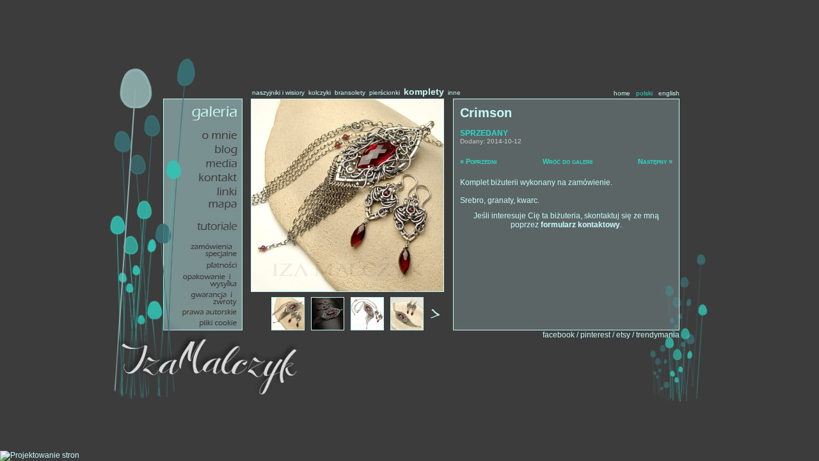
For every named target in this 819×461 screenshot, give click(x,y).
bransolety (350, 92)
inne (454, 92)
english (669, 93)
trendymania (658, 334)
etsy (623, 334)
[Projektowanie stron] (39, 455)
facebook (559, 334)
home (622, 93)
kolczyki (319, 92)
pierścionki (384, 92)
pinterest (595, 334)
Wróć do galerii (567, 161)
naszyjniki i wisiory (278, 92)
